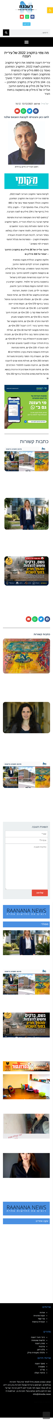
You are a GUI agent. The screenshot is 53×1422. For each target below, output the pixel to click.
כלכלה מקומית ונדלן (36, 1352)
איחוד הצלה (39, 1373)
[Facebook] (32, 17)
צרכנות (42, 1346)
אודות (42, 1312)
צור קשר (41, 1318)
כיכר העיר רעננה (38, 1337)
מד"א (42, 1369)
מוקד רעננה (40, 1363)
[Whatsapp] (27, 17)
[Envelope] (22, 17)
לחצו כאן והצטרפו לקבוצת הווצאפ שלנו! (26, 117)
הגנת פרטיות (39, 1315)
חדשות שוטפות (38, 1340)
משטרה (41, 1366)
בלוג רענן (41, 1349)
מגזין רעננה (40, 1343)
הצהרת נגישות (38, 1322)
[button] (50, 10)
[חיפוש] (6, 32)
